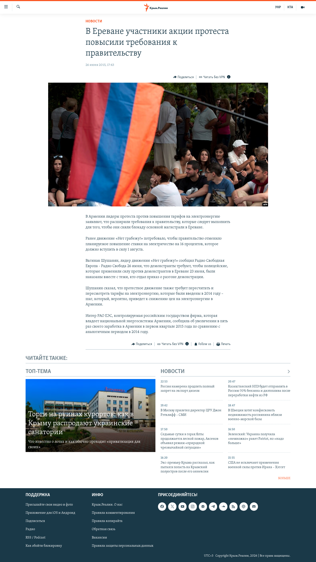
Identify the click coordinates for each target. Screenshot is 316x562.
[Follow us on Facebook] (162, 506)
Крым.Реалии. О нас (107, 504)
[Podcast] (243, 506)
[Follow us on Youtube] (182, 506)
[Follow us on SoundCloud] (223, 506)
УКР (278, 7)
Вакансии (99, 537)
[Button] (183, 77)
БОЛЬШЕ (284, 478)
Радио (30, 529)
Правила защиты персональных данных (122, 545)
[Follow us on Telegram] (213, 506)
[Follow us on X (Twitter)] (172, 506)
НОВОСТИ (173, 372)
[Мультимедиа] (302, 7)
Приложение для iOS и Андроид (50, 513)
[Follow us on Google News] (203, 506)
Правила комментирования (113, 513)
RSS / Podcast (35, 537)
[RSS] (233, 506)
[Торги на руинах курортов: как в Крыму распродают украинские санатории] (90, 415)
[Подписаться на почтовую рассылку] (254, 506)
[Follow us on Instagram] (193, 506)
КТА (290, 7)
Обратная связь (103, 529)
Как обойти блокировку (44, 545)
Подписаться (35, 521)
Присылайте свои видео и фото (49, 504)
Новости (94, 21)
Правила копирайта (107, 521)
